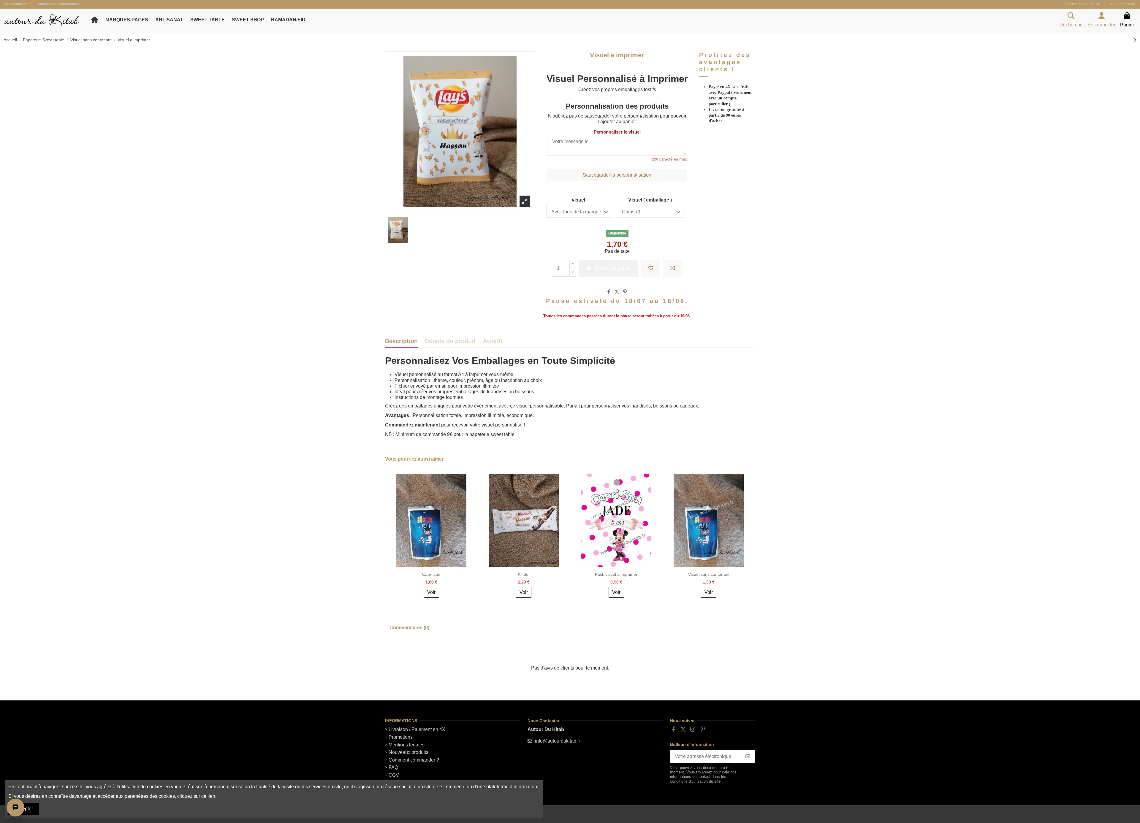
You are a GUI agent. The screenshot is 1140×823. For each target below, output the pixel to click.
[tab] (492, 342)
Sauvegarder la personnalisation (617, 174)
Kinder (524, 574)
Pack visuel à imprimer (616, 574)
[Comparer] (470, 492)
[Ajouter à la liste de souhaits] (650, 268)
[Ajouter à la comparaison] (672, 268)
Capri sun (431, 574)
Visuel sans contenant (708, 574)
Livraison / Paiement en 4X (417, 729)
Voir (431, 592)
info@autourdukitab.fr (557, 740)
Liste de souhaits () (1086, 4)
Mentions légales (407, 744)
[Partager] (608, 291)
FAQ (393, 767)
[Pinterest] (625, 291)
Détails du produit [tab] (450, 341)
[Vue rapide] (470, 503)
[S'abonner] (748, 756)
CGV (394, 775)
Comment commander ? (414, 759)
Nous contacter (16, 4)
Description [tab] (401, 341)
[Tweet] (617, 291)
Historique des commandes (57, 4)
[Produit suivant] (1134, 39)
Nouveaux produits (408, 752)
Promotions (401, 737)
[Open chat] (15, 807)
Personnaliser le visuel (617, 131)
